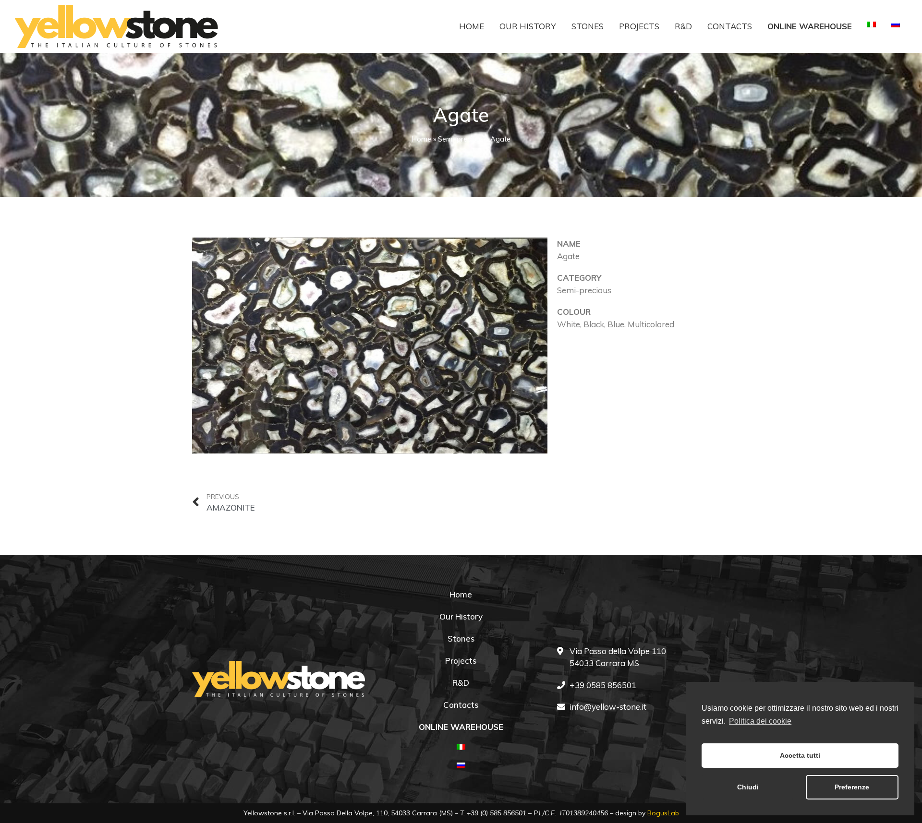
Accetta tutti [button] (800, 755)
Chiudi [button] (748, 787)
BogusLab (663, 813)
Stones (587, 26)
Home (471, 26)
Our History (527, 26)
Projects (639, 26)
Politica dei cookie (760, 721)
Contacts (729, 26)
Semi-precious (461, 138)
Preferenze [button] (852, 787)
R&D (683, 26)
